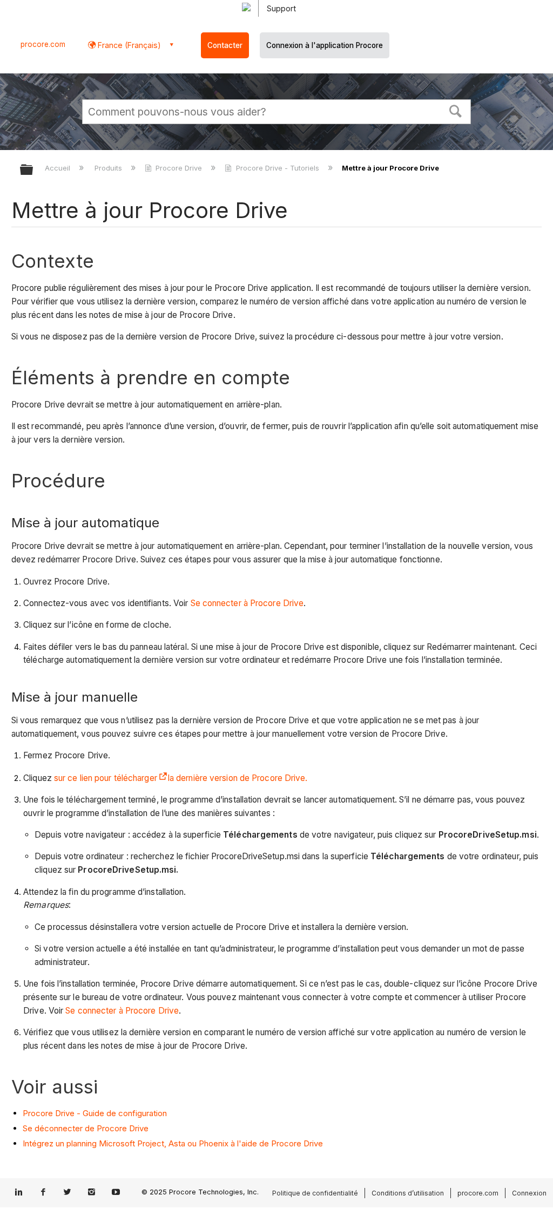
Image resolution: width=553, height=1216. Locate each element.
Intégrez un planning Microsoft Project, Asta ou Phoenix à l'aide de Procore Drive (173, 1143)
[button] (456, 110)
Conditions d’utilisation (408, 1193)
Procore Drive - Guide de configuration (95, 1113)
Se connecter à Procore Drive (247, 603)
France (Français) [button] (128, 45)
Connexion (529, 1193)
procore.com (43, 44)
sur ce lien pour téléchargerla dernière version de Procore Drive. (181, 778)
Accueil (58, 168)
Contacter (224, 45)
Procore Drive (178, 168)
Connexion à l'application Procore (324, 45)
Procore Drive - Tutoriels (277, 168)
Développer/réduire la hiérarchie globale (33, 170)
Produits (109, 168)
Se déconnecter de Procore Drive (86, 1128)
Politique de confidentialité (315, 1193)
